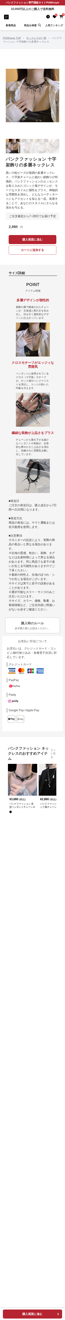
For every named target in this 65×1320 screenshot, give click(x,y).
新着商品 (11, 25)
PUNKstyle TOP (12, 38)
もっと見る (53, 753)
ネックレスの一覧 (36, 38)
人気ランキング (54, 25)
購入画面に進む (32, 239)
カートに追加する (32, 249)
